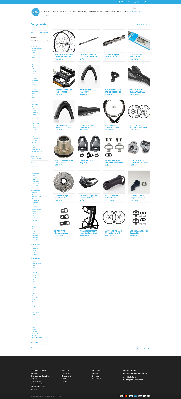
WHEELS (73, 12)
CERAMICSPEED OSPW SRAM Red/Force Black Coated (88, 232)
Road (33, 57)
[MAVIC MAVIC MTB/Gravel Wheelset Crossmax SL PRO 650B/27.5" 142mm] (139, 111)
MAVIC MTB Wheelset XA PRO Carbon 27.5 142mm (113, 232)
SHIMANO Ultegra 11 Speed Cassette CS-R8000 (62, 197)
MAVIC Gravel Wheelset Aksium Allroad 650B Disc (63, 56)
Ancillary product (37, 263)
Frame (34, 55)
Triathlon (34, 71)
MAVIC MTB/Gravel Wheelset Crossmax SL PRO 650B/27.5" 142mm (138, 126)
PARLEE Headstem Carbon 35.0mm (111, 197)
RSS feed (64, 381)
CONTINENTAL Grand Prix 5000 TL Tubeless (62, 126)
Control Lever (35, 310)
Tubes (33, 327)
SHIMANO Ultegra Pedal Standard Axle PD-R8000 (89, 197)
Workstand (35, 254)
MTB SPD (34, 169)
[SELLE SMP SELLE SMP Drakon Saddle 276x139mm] (139, 76)
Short (34, 114)
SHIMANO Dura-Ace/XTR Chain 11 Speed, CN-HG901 (136, 56)
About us (34, 373)
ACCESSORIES (109, 12)
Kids (33, 64)
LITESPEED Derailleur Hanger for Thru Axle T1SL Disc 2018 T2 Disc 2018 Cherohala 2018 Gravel (138, 197)
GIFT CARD (45, 15)
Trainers (64, 12)
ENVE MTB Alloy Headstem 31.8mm (61, 232)
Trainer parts (35, 82)
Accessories (35, 80)
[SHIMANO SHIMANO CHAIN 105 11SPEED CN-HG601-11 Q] (89, 40)
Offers (63, 379)
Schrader (35, 331)
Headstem (34, 304)
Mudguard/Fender (37, 224)
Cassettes (34, 308)
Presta (34, 329)
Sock (34, 116)
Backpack (34, 192)
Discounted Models (37, 48)
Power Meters (35, 298)
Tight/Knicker (36, 138)
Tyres (33, 261)
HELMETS (92, 12)
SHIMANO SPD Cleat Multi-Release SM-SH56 (114, 161)
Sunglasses (35, 237)
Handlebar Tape (36, 209)
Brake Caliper (35, 312)
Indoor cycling (36, 149)
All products (65, 373)
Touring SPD (35, 175)
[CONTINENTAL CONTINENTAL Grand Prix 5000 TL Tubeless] (64, 111)
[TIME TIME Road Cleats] (89, 146)
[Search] (134, 9)
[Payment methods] (121, 396)
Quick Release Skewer (38, 283)
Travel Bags (35, 239)
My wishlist (96, 379)
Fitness (34, 50)
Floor (34, 231)
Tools (33, 252)
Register (95, 373)
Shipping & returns (38, 387)
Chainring (34, 319)
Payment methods (38, 384)
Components (135, 12)
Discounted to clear (37, 151)
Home (138, 24)
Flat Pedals (35, 185)
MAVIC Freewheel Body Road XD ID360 (63, 161)
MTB (33, 66)
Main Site (45, 12)
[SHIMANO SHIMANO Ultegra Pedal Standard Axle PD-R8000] (89, 181)
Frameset (35, 73)
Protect (34, 250)
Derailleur (34, 323)
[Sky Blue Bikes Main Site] (35, 12)
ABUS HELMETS (36, 158)
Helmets (34, 211)
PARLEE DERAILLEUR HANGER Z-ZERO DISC (113, 91)
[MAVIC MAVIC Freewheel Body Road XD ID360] (64, 146)
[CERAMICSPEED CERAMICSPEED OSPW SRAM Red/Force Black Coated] (89, 217)
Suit (34, 147)
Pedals (34, 179)
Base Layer (35, 104)
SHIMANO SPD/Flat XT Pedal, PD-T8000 (63, 91)
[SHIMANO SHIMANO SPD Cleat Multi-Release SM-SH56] (114, 146)
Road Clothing (36, 123)
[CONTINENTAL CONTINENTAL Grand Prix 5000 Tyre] (89, 76)
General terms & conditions (41, 376)
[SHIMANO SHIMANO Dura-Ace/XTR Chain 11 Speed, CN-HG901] (139, 40)
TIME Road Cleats (86, 160)
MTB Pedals (36, 183)
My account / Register (143, 2)
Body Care (34, 198)
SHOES (100, 12)
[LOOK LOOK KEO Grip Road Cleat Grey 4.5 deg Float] (139, 146)
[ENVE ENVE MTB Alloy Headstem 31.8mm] (64, 217)
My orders (96, 376)
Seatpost (34, 306)
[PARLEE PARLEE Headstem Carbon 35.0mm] (114, 181)
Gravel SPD (35, 167)
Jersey (34, 110)
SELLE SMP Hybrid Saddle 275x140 (87, 126)
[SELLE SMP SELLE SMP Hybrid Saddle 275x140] (89, 111)
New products (66, 376)
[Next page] (148, 348)
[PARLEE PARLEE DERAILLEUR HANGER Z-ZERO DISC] (114, 76)
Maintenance (122, 12)
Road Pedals (36, 181)
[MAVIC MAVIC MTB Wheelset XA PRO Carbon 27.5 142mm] (114, 217)
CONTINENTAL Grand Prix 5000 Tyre (88, 91)
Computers (35, 202)
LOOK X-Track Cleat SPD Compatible (139, 232)
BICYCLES (54, 12)
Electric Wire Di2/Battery (38, 338)
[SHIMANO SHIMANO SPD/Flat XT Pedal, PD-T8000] (64, 76)
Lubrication (35, 248)
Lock (33, 222)
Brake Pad (34, 321)
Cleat (34, 289)
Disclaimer (35, 379)
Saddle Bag (35, 235)
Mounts (35, 206)
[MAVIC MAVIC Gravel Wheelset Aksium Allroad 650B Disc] (64, 40)
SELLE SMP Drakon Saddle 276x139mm (137, 91)
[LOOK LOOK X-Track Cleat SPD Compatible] (139, 217)
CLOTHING (82, 12)
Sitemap (34, 389)
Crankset (34, 325)
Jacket (34, 129)
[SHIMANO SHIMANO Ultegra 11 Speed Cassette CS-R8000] (64, 181)
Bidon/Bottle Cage (37, 196)
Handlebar (35, 302)
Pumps (33, 229)
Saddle (34, 300)
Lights (33, 218)
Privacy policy (36, 381)
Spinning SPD (35, 173)
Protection (35, 112)
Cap (34, 125)
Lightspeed (61, 396)
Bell (33, 194)
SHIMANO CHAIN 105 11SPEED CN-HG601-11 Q (88, 56)
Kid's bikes (35, 272)
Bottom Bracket (36, 317)
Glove (34, 108)
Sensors (35, 205)
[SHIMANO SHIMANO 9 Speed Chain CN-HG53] (114, 40)
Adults (34, 213)
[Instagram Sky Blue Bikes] (92, 361)
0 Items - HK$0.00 (126, 2)
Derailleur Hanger (36, 334)
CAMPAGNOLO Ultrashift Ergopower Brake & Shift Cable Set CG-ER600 (113, 126)
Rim (34, 314)
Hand (34, 233)
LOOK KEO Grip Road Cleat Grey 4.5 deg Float (139, 161)
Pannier (34, 226)
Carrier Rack (35, 200)
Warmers (35, 140)
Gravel (34, 52)
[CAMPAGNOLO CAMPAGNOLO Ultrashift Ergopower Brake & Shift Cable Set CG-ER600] (114, 111)
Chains (34, 296)
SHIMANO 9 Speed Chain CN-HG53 (112, 56)
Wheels (34, 275)
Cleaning (34, 246)
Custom (35, 62)
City (34, 267)
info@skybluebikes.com (135, 380)
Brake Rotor (35, 335)
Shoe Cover (35, 133)
